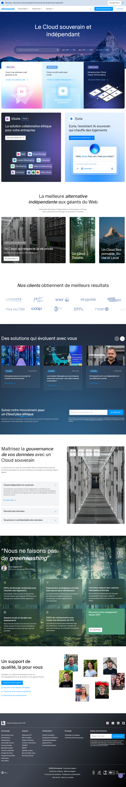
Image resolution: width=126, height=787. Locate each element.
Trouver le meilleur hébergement (59, 80)
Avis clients (5, 761)
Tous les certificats (7, 750)
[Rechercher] (90, 9)
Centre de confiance (56, 771)
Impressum (5, 758)
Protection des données (53, 774)
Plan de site (56, 777)
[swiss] (105, 773)
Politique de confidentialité (71, 774)
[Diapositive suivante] (122, 338)
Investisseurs (5, 740)
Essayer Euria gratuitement (80, 138)
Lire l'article (9, 383)
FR (5, 773)
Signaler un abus (27, 750)
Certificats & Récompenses (74, 737)
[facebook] (107, 723)
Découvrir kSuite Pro (14, 138)
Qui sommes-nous (7, 735)
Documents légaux (69, 768)
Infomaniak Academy (49, 745)
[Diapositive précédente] (116, 338)
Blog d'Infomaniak (7, 748)
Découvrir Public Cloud (96, 80)
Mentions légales (70, 771)
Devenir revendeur (48, 735)
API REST (25, 745)
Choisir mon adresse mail (15, 80)
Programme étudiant (8, 755)
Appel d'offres (47, 743)
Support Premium (28, 740)
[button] (3, 3)
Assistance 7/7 (27, 735)
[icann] (99, 773)
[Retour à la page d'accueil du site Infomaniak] (7, 9)
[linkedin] (118, 723)
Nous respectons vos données (93, 419)
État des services (28, 755)
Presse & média (6, 745)
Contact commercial (29, 743)
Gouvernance (5, 737)
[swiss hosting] (120, 773)
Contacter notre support (12, 683)
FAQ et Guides (26, 737)
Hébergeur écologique (72, 735)
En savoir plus (10, 258)
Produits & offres (7, 753)
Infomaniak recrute (7, 743)
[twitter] (113, 723)
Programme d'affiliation (50, 737)
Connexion (119, 9)
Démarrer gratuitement (103, 9)
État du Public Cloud (28, 753)
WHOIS (24, 748)
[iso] (112, 773)
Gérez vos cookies (67, 777)
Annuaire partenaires (49, 740)
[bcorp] (93, 773)
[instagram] (123, 723)
